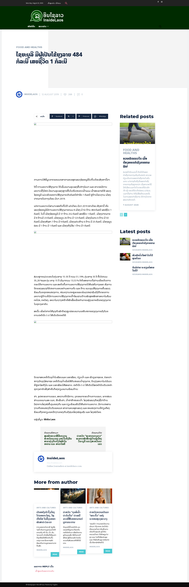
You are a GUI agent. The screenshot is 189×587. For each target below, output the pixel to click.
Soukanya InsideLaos (142, 250)
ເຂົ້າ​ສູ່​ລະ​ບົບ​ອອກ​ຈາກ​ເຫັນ (44, 570)
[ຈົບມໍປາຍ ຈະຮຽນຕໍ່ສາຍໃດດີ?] (125, 269)
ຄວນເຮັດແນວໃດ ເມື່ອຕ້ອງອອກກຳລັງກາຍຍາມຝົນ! (136, 162)
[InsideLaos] (20, 94)
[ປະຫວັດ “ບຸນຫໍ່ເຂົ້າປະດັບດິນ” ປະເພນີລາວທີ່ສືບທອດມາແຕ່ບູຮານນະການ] (73, 496)
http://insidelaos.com (54, 463)
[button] (66, 3)
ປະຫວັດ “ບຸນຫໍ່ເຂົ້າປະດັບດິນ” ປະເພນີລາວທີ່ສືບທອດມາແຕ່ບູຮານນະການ (73, 517)
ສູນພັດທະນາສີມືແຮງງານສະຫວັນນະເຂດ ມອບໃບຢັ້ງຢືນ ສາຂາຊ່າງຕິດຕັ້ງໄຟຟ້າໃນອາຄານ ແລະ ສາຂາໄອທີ (58, 440)
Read (55, 554)
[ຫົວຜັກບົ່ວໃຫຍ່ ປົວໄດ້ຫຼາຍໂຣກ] (125, 257)
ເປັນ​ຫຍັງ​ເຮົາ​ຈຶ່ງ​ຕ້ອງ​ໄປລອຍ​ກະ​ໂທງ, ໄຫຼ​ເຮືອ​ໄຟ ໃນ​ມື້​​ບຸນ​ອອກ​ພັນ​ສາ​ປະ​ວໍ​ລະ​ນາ (46, 517)
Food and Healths (29, 47)
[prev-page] (121, 214)
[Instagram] (161, 1)
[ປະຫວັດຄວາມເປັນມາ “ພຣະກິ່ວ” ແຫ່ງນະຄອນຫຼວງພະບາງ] (99, 496)
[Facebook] (158, 1)
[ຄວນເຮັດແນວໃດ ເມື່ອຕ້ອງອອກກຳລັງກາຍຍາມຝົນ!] (137, 133)
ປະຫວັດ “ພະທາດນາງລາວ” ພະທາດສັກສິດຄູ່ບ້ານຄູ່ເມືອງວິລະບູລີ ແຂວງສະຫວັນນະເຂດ (89, 440)
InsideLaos (31, 94)
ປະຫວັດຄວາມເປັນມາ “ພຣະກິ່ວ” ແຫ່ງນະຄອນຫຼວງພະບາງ (99, 515)
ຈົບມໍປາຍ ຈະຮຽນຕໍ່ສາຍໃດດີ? (143, 269)
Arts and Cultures (46, 508)
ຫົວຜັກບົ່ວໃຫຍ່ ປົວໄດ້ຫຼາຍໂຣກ (142, 256)
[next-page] (125, 214)
